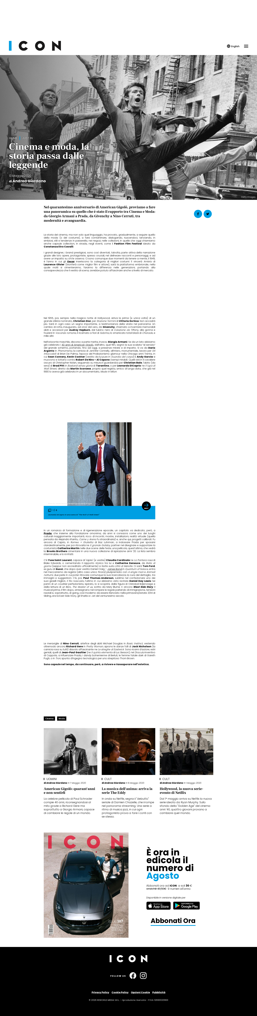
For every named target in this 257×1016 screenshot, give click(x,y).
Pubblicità (158, 992)
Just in (27, 138)
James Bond (114, 569)
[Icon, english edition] (233, 46)
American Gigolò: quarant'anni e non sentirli (69, 791)
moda (62, 718)
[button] (146, 505)
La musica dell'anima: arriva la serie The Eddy (127, 791)
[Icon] (35, 50)
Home (13, 138)
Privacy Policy (100, 992)
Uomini (51, 779)
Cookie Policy (120, 992)
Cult (108, 779)
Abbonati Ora (173, 920)
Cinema (49, 718)
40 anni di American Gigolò (77, 345)
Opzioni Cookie (140, 992)
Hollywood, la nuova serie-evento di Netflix (181, 791)
